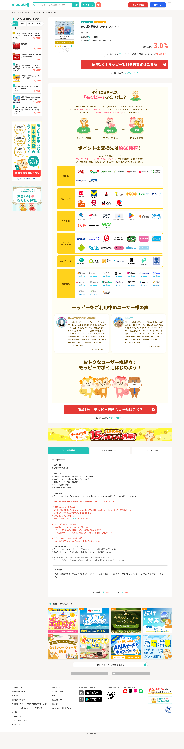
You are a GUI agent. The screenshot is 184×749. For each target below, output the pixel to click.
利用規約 (15, 695)
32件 (70, 46)
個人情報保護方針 (18, 691)
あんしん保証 (87, 22)
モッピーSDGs (17, 724)
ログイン (157, 5)
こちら (73, 518)
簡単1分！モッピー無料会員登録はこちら (124, 64)
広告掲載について (18, 687)
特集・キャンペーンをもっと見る (110, 664)
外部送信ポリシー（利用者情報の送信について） (30, 704)
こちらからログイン (131, 72)
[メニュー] (169, 4)
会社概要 (15, 712)
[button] (12, 23)
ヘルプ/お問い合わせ (19, 720)
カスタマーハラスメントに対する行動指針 (27, 708)
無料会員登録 (138, 5)
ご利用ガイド (17, 716)
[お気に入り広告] (98, 4)
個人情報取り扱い (18, 700)
